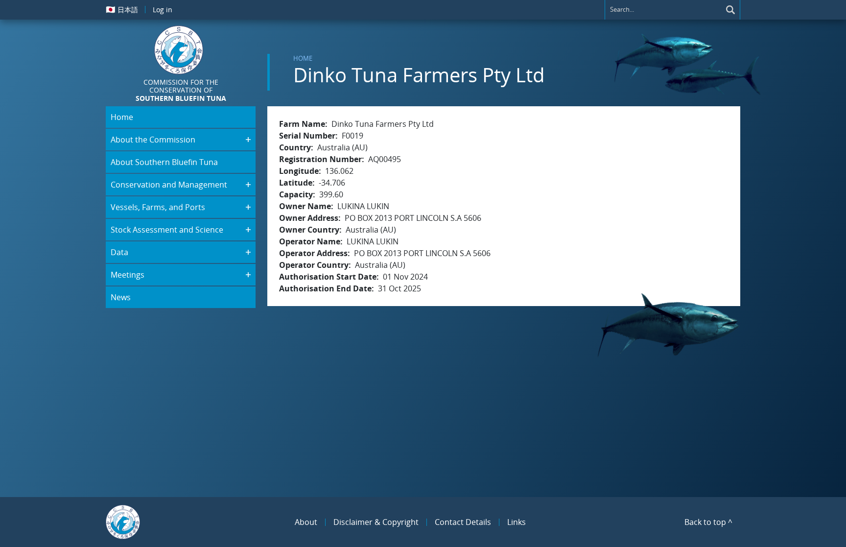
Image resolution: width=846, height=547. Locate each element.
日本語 (122, 9)
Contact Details (463, 522)
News (121, 297)
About (306, 522)
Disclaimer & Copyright (376, 522)
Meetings (127, 274)
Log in (162, 9)
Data (119, 252)
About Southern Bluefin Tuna (164, 162)
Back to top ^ (708, 522)
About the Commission (153, 139)
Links (516, 522)
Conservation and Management (169, 184)
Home (302, 58)
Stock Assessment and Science (167, 229)
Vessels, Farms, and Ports (158, 207)
